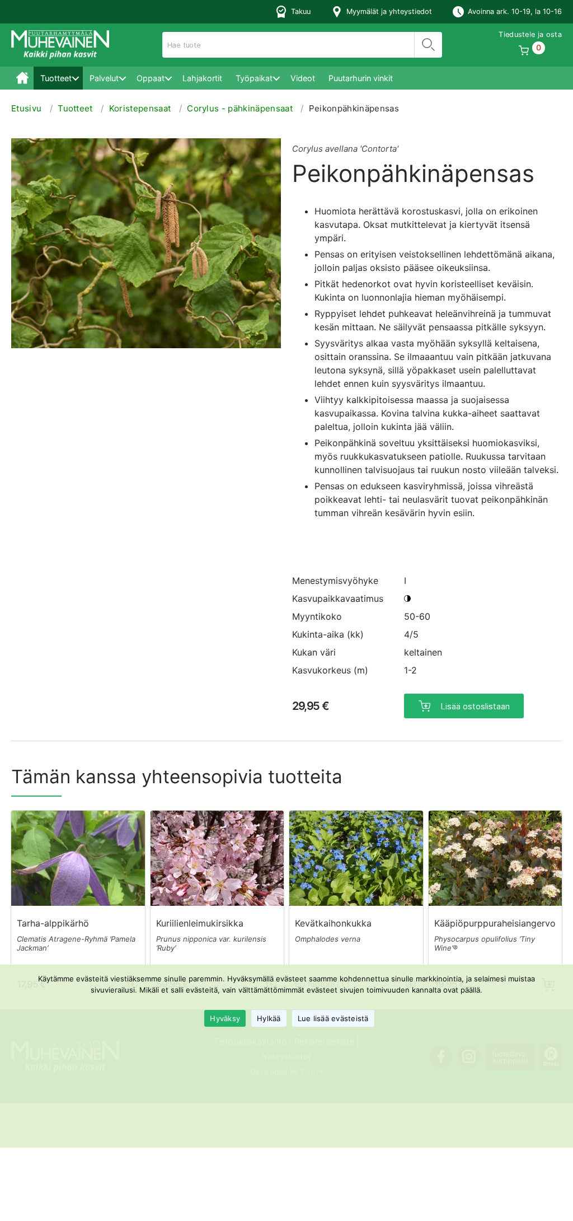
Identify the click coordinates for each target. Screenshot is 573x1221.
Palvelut (104, 78)
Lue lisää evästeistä (333, 1018)
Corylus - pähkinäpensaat (240, 108)
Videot (302, 78)
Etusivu (22, 78)
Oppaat (151, 78)
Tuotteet (56, 78)
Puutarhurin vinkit (360, 78)
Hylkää (269, 1018)
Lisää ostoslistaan (475, 706)
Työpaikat (254, 78)
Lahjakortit (202, 78)
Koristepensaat (140, 108)
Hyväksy (225, 1018)
